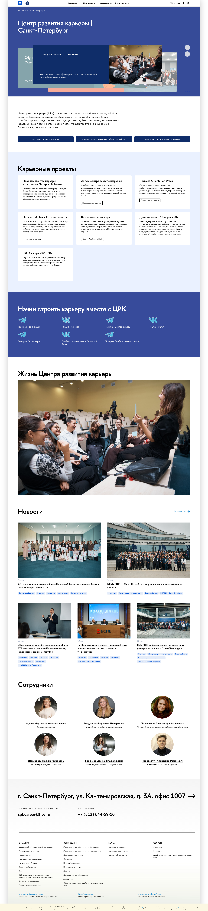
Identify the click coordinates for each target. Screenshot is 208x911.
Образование (70, 843)
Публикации (157, 851)
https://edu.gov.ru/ (85, 894)
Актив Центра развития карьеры (101, 181)
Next (187, 54)
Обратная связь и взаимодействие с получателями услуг (83, 884)
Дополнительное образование (75, 875)
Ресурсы (157, 843)
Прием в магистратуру (72, 867)
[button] (20, 438)
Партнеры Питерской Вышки (45, 139)
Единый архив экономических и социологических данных (172, 856)
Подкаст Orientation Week (156, 181)
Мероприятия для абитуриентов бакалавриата (81, 847)
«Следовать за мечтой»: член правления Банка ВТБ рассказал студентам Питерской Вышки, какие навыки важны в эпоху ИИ (43, 648)
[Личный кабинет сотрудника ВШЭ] (183, 3)
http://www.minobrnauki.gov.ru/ (31, 894)
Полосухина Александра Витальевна (162, 723)
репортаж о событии (78, 593)
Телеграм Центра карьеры (117, 326)
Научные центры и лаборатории (120, 851)
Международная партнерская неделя (151, 658)
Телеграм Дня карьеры (29, 341)
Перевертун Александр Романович (162, 761)
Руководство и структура (29, 851)
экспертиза (51, 593)
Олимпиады (67, 859)
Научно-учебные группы (117, 855)
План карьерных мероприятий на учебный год (104, 139)
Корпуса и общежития (27, 867)
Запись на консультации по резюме (162, 139)
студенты (40, 593)
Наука (111, 843)
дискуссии (43, 657)
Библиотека (157, 847)
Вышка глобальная (151, 593)
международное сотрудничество (130, 593)
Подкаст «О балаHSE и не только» (45, 217)
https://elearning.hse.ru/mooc (149, 894)
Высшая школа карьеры (95, 217)
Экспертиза (23, 657)
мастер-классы (63, 593)
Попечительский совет (28, 863)
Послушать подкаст (32, 239)
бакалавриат (40, 661)
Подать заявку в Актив (91, 203)
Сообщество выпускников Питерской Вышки (79, 343)
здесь (143, 907)
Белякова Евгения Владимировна (104, 761)
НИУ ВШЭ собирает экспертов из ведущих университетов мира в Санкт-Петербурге (160, 646)
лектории (33, 657)
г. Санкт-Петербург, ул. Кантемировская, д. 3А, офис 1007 (101, 795)
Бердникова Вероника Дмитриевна (104, 723)
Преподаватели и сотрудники (30, 859)
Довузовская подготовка (73, 855)
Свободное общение (26, 593)
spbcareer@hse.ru (34, 814)
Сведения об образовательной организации (36, 847)
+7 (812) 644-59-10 (96, 814)
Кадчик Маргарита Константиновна (45, 723)
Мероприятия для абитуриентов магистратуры (82, 851)
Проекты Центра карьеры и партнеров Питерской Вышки (42, 182)
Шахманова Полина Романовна (46, 761)
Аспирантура (68, 879)
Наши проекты (105, 3)
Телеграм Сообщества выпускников (122, 341)
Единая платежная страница (30, 885)
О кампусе (25, 843)
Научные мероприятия (117, 847)
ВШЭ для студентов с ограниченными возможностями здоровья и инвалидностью (36, 876)
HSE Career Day (156, 326)
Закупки (22, 871)
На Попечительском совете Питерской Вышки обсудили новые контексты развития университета (102, 648)
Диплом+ (67, 871)
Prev (187, 47)
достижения (93, 657)
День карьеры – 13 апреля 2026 (159, 217)
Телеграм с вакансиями (29, 326)
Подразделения (25, 855)
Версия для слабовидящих (29, 881)
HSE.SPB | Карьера (70, 326)
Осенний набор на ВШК (92, 239)
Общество (112, 593)
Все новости (180, 511)
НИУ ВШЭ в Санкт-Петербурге (31, 10)
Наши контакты (122, 3)
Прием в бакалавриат (71, 863)
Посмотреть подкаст (150, 200)
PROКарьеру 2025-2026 (38, 253)
